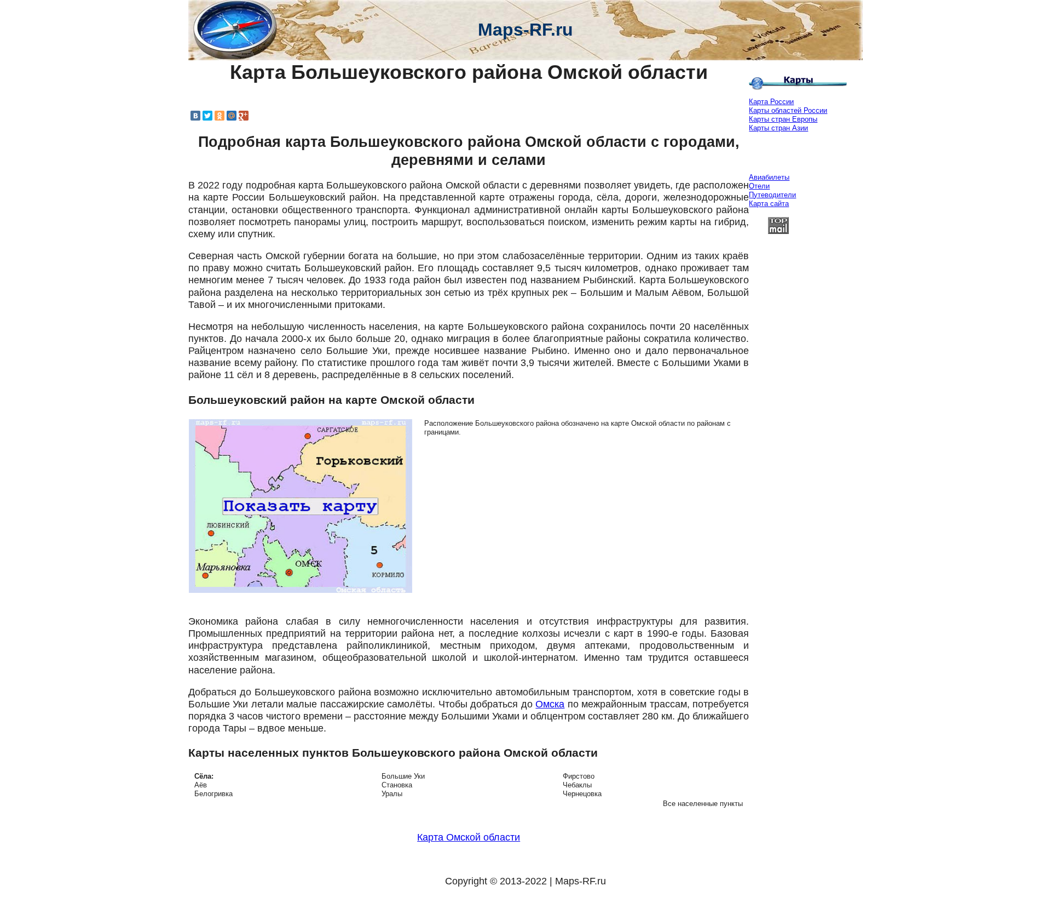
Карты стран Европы (783, 119)
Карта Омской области (468, 837)
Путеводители (772, 195)
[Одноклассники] (219, 116)
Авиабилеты (769, 177)
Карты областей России (788, 110)
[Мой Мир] (231, 116)
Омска (549, 704)
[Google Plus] (244, 116)
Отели (759, 186)
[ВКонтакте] (195, 116)
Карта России (771, 102)
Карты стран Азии (778, 128)
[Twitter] (207, 116)
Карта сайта (769, 203)
